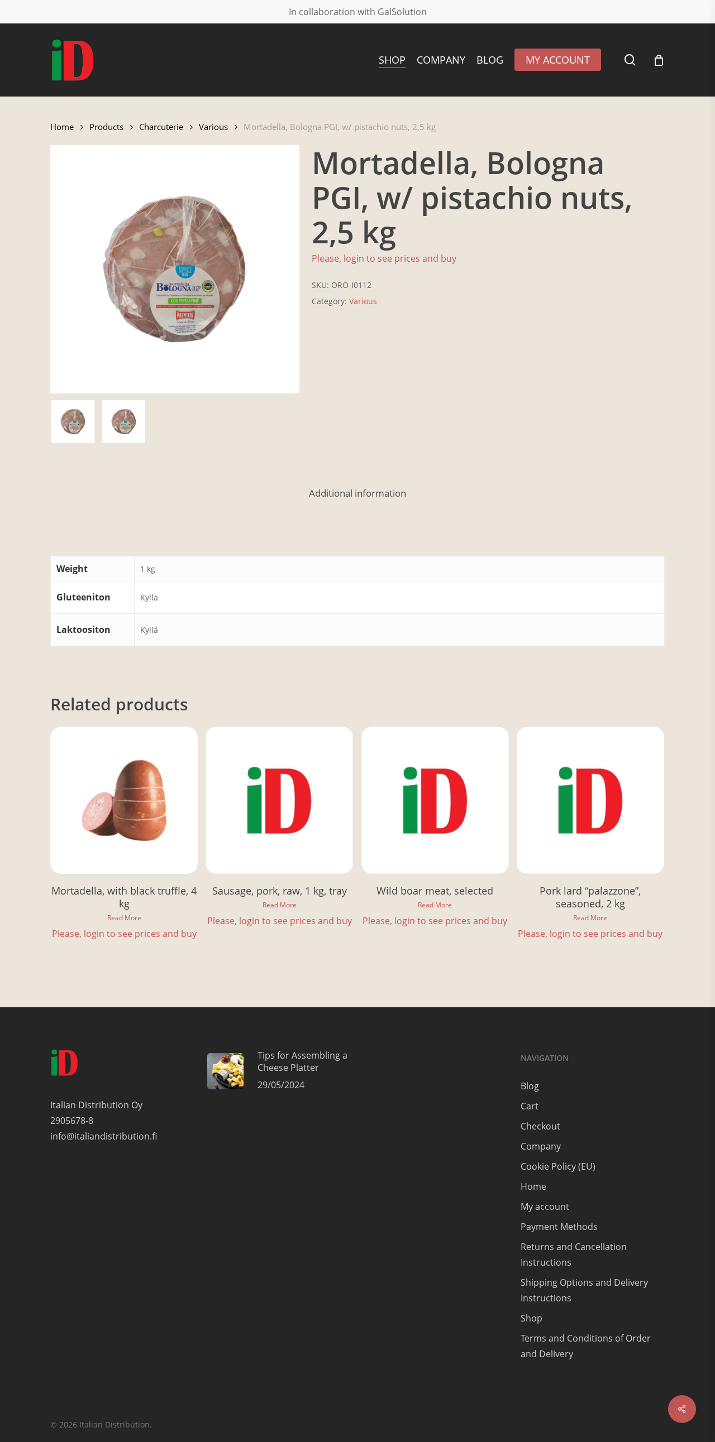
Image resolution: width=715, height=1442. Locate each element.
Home (62, 126)
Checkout (540, 1126)
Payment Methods (559, 1226)
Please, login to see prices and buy (384, 258)
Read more (124, 918)
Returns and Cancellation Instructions (574, 1254)
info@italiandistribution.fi (103, 1136)
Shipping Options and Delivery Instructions (584, 1290)
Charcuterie (161, 126)
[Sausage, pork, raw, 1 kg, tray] (279, 800)
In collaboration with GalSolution (358, 12)
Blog (530, 1086)
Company (541, 1146)
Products (106, 126)
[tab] (357, 493)
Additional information (357, 493)
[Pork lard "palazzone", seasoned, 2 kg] (590, 800)
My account (545, 1206)
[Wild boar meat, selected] (435, 800)
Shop (531, 1318)
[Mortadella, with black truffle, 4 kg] (124, 800)
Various (213, 126)
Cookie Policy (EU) (558, 1166)
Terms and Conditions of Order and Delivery (586, 1346)
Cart (529, 1106)
